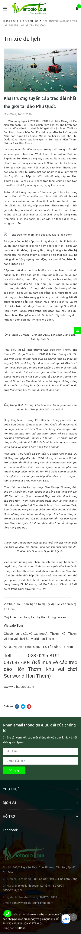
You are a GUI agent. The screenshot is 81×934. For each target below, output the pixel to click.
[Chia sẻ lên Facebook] (17, 706)
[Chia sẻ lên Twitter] (23, 706)
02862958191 (48, 897)
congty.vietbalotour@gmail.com (32, 902)
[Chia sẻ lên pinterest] (29, 706)
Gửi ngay (14, 770)
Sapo (22, 927)
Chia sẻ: (8, 706)
